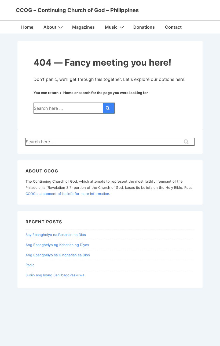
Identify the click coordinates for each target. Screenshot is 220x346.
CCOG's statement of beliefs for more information (67, 193)
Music (111, 27)
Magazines (83, 27)
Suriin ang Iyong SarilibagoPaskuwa (54, 275)
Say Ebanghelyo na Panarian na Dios (55, 234)
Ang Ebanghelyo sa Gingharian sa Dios (57, 255)
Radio (30, 265)
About (49, 27)
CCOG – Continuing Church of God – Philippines (77, 10)
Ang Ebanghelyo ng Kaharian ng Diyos (57, 245)
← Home (66, 93)
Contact (173, 27)
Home (27, 27)
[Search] (108, 108)
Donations (144, 27)
